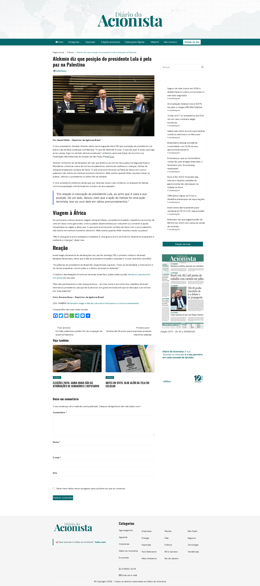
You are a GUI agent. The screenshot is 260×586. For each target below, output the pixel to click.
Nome (57, 442)
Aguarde (123, 537)
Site (55, 473)
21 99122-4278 (128, 568)
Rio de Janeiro (172, 558)
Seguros (192, 538)
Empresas (147, 531)
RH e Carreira (171, 551)
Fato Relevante (149, 551)
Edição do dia (192, 42)
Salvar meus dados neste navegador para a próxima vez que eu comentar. (90, 488)
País (167, 538)
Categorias (73, 42)
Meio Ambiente (149, 558)
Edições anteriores (110, 42)
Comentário (60, 412)
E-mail (57, 457)
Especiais (90, 42)
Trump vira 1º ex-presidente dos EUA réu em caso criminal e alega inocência (185, 119)
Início (60, 42)
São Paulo (192, 531)
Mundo (168, 531)
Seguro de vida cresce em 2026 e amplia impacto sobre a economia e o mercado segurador (186, 92)
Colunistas (124, 544)
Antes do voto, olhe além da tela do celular (127, 384)
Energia (145, 538)
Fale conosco (170, 42)
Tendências (193, 551)
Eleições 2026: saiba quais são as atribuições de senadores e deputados (76, 384)
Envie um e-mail (129, 575)
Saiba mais (100, 542)
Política (57, 377)
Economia (124, 557)
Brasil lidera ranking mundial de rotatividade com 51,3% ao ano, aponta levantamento (182, 146)
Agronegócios (126, 530)
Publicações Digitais (134, 42)
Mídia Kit (155, 42)
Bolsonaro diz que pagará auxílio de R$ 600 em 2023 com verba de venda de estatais (186, 223)
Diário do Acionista (128, 550)
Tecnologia (193, 544)
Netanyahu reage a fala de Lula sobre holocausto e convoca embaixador (103, 303)
